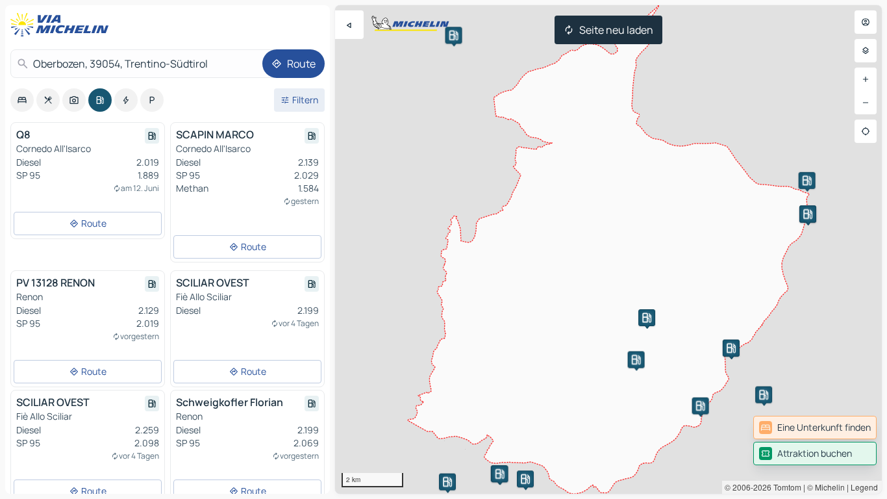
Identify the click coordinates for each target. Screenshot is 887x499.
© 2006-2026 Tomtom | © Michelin (785, 487)
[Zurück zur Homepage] (62, 24)
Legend (864, 487)
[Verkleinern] (866, 102)
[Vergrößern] (866, 79)
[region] (608, 249)
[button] (525, 478)
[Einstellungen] (866, 50)
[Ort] (866, 131)
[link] (815, 427)
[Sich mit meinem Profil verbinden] (866, 22)
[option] (22, 100)
